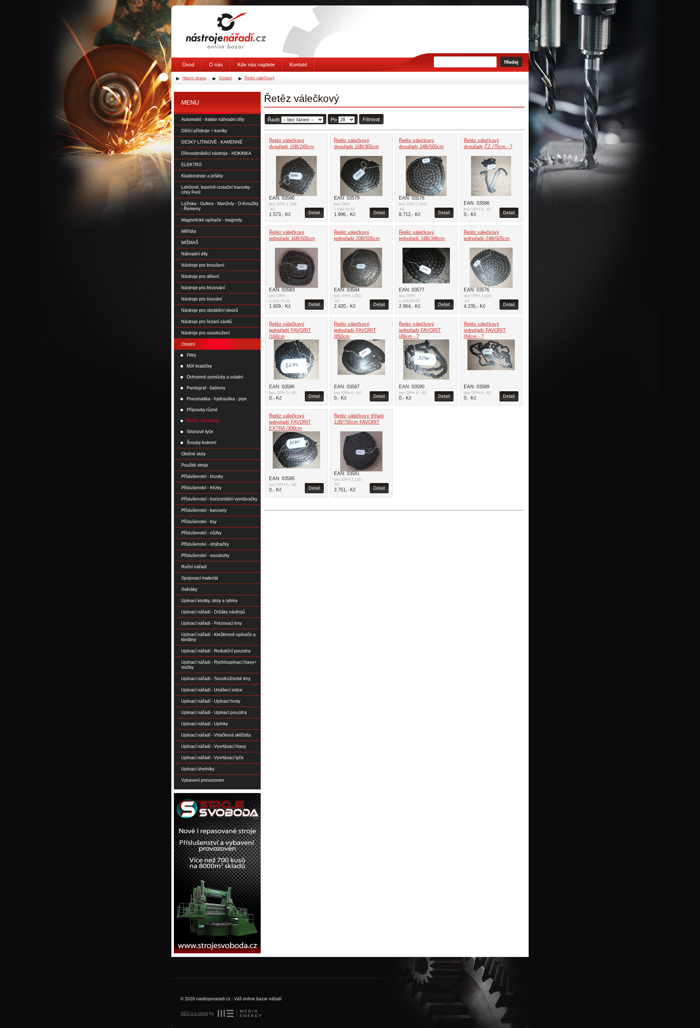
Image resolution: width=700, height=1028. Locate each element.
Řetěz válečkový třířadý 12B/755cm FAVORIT (359, 419)
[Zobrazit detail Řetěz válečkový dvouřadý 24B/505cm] (426, 176)
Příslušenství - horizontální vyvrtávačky (219, 499)
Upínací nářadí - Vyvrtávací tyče (212, 757)
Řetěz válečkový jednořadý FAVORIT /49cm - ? (420, 330)
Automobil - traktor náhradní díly (212, 119)
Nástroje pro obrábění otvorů (209, 310)
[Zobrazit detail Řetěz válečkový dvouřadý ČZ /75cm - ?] (491, 176)
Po (334, 119)
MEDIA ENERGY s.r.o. (239, 1013)
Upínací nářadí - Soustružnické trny (215, 678)
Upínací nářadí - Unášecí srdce (211, 689)
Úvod (188, 64)
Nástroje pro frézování (203, 287)
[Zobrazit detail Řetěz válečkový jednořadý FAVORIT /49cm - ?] (426, 360)
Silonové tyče (200, 431)
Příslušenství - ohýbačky (205, 544)
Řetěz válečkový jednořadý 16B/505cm (292, 235)
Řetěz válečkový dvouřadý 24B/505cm (421, 143)
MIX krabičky (199, 366)
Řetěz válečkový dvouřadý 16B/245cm (291, 143)
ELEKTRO (191, 164)
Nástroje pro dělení (200, 276)
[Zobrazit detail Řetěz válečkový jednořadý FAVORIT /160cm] (296, 360)
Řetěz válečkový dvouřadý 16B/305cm (356, 143)
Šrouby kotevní (201, 442)
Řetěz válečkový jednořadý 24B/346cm (422, 235)
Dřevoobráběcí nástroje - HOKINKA (216, 153)
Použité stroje (194, 465)
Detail (314, 212)
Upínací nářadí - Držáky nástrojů (213, 612)
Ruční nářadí (194, 566)
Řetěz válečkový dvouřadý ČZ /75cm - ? (488, 143)
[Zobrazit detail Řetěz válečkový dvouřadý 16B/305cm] (361, 176)
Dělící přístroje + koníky (204, 130)
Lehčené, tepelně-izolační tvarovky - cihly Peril (217, 190)
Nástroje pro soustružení (205, 333)
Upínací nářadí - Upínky (204, 723)
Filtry (191, 355)
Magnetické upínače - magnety (211, 220)
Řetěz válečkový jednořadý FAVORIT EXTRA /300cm (290, 422)
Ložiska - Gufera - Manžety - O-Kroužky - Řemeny (219, 206)
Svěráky (189, 589)
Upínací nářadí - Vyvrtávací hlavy (213, 746)
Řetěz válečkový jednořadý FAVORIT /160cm (290, 330)
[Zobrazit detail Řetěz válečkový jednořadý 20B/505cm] (361, 268)
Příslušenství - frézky (201, 487)
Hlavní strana (194, 78)
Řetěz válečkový (203, 420)
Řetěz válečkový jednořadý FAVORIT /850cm (355, 330)
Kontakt (298, 64)
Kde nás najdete (256, 64)
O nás (216, 64)
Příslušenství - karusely (204, 510)
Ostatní (188, 344)
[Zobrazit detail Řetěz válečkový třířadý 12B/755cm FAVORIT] (361, 451)
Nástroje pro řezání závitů (206, 321)
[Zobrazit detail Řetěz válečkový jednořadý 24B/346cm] (426, 265)
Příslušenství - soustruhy (205, 555)
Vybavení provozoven (202, 780)
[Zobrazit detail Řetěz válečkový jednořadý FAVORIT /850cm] (361, 357)
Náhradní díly (194, 253)
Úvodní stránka (226, 30)
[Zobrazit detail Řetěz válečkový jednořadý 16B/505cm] (296, 268)
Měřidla (188, 231)
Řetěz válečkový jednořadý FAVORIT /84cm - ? (485, 330)
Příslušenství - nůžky (201, 532)
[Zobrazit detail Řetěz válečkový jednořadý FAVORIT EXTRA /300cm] (296, 449)
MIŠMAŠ (189, 242)
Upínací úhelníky (197, 769)
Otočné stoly (193, 453)
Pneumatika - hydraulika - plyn (217, 398)
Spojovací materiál (199, 578)
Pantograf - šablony (206, 388)
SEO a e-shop (194, 1013)
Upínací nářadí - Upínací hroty (210, 701)
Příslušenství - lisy (199, 521)
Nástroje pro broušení (202, 265)
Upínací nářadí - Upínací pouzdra (214, 712)
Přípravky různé (202, 409)
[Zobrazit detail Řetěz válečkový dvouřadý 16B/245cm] (296, 176)
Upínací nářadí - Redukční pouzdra (215, 651)
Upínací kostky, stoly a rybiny (209, 600)
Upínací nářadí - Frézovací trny (211, 623)
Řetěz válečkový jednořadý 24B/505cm (487, 235)
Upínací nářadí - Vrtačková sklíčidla (216, 735)
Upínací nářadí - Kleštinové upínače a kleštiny (218, 637)
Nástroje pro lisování (201, 299)
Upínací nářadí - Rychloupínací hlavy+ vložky (219, 665)
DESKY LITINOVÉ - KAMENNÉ (211, 142)
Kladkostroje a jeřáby (202, 175)
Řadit (274, 119)
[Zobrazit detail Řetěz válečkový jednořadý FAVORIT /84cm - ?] (491, 355)
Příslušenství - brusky (202, 476)
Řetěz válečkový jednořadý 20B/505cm (357, 235)
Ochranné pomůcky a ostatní (215, 377)
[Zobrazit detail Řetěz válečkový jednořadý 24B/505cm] (491, 268)
